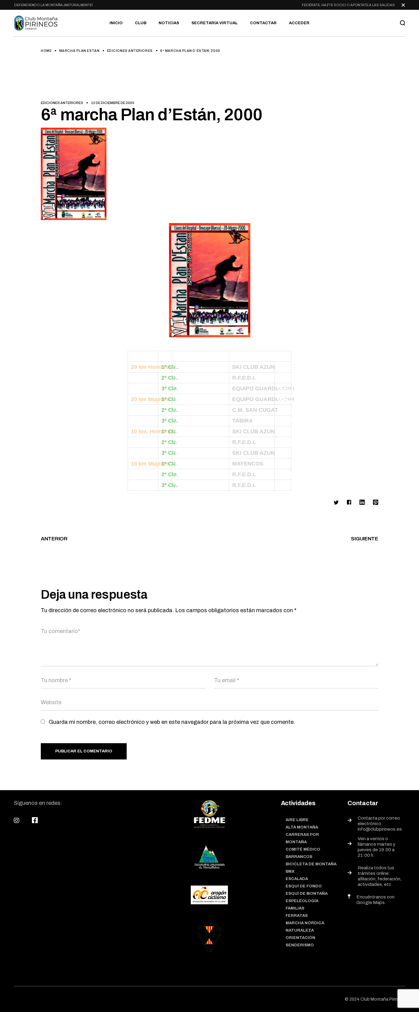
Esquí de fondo (304, 886)
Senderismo (300, 945)
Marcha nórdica (305, 923)
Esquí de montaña (307, 893)
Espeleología (302, 901)
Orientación (300, 938)
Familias (295, 908)
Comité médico (303, 849)
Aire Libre (297, 820)
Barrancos (299, 857)
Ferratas (297, 916)
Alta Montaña (302, 827)
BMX (290, 871)
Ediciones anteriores (130, 50)
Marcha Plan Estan (79, 50)
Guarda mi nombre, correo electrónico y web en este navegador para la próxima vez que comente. (172, 722)
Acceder (299, 23)
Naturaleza (300, 930)
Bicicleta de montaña (311, 864)
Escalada (297, 879)
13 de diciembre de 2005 (112, 103)
